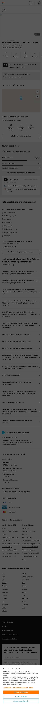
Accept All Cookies (21, 692)
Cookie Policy (7, 687)
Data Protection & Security (20, 687)
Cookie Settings (21, 696)
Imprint (31, 687)
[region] (21, 687)
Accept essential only (21, 701)
